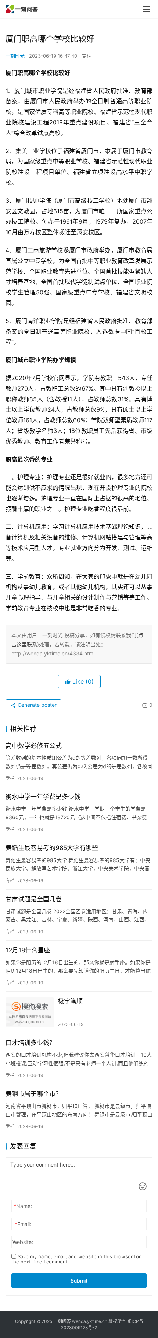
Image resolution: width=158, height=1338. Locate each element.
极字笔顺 (70, 1001)
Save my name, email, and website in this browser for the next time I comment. (76, 1259)
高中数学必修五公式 (34, 745)
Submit (79, 1280)
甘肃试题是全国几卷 (34, 899)
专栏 (86, 56)
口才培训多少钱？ (30, 1042)
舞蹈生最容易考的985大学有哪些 (52, 847)
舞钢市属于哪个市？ (34, 1093)
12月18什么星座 (28, 950)
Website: (22, 1242)
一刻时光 (15, 56)
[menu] (146, 9)
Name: (23, 1206)
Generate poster (36, 705)
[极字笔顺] (30, 1012)
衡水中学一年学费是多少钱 (43, 796)
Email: (23, 1224)
